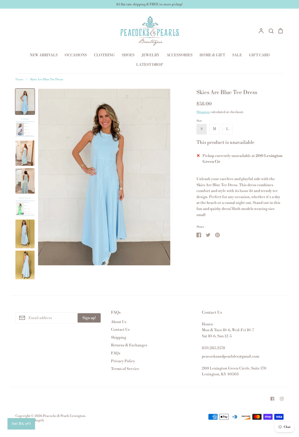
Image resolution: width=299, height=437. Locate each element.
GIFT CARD (259, 55)
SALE (237, 55)
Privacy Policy (123, 361)
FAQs (115, 353)
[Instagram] (281, 398)
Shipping (203, 112)
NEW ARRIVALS (44, 55)
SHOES (128, 55)
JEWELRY (151, 55)
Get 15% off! (21, 423)
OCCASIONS (76, 55)
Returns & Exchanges (129, 345)
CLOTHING (104, 55)
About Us (118, 322)
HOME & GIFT (212, 55)
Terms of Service (125, 368)
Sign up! (89, 318)
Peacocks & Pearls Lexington (64, 416)
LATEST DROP (149, 64)
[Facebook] (272, 398)
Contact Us (120, 329)
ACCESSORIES (179, 55)
